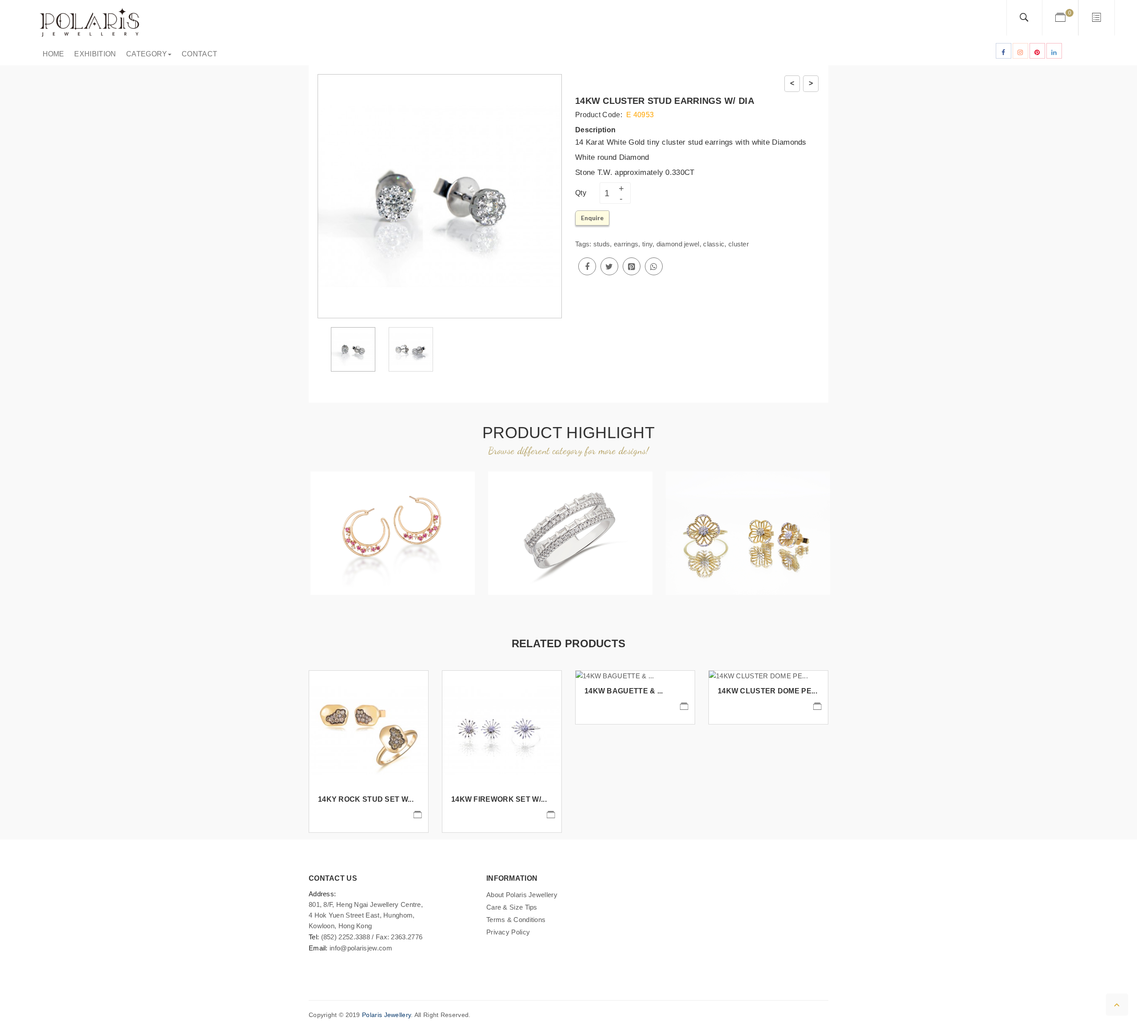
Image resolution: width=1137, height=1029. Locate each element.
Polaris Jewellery (386, 1014)
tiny (647, 244)
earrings (626, 244)
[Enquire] (417, 814)
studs (601, 244)
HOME (51, 54)
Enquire (592, 218)
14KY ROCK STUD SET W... (365, 799)
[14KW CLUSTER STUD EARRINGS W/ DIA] (353, 348)
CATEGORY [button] (144, 54)
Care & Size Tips (511, 907)
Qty (580, 193)
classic (713, 244)
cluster (738, 244)
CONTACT (197, 54)
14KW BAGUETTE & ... (623, 691)
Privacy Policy (508, 932)
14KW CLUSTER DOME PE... (767, 691)
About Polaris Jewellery (521, 894)
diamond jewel (678, 244)
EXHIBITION (93, 54)
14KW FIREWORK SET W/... (499, 799)
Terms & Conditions (515, 919)
